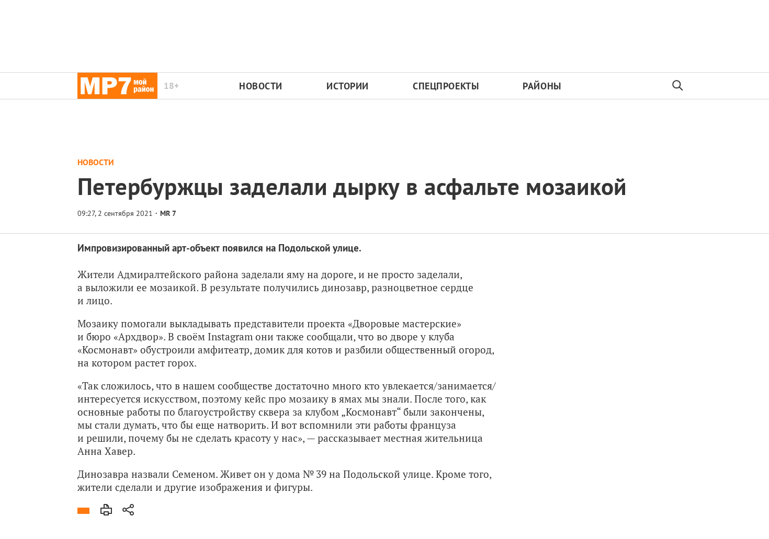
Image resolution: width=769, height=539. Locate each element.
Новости (260, 86)
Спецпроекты (446, 86)
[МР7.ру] (117, 86)
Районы (542, 86)
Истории (347, 86)
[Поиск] (678, 86)
